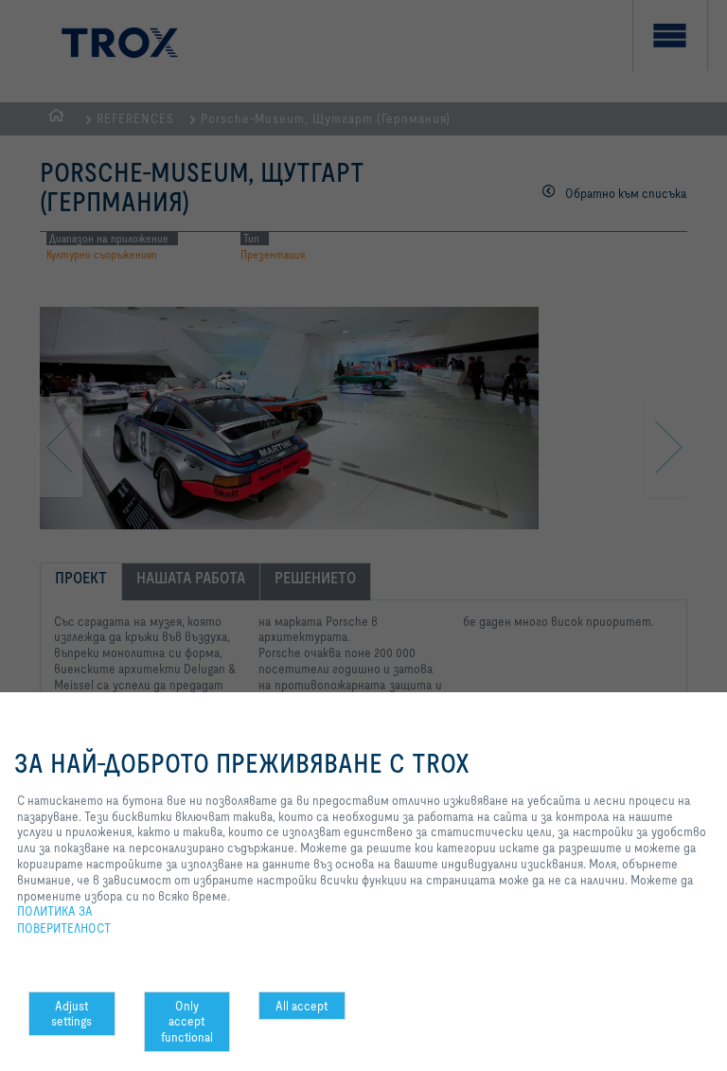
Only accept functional (187, 1021)
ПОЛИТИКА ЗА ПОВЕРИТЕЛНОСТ (64, 919)
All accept (301, 1005)
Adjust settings (71, 1013)
